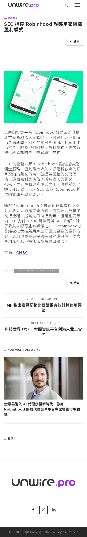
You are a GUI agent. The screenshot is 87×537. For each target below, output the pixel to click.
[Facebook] (33, 510)
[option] (43, 387)
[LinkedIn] (54, 510)
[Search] (66, 5)
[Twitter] (43, 510)
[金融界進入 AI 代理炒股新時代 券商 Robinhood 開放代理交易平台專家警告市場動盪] (43, 378)
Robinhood (48, 270)
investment (26, 270)
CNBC (22, 252)
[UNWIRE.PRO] (23, 4)
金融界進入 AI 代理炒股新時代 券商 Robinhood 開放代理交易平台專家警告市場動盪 (42, 409)
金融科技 (13, 17)
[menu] (77, 5)
